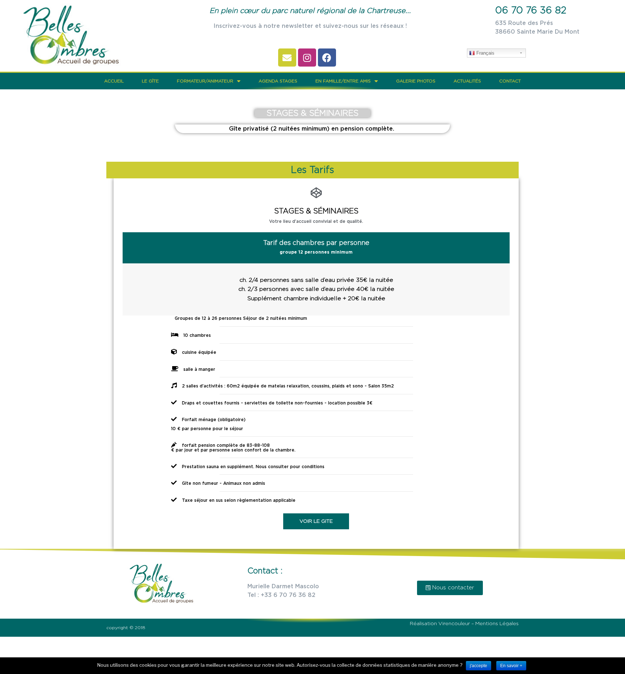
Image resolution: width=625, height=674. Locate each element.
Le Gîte (150, 81)
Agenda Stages (278, 81)
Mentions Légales (497, 623)
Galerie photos (415, 81)
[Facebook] (327, 57)
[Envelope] (287, 57)
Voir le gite (316, 521)
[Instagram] (307, 57)
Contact (510, 81)
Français (484, 53)
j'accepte (478, 665)
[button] (450, 588)
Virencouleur (454, 623)
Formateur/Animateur (205, 81)
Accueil (114, 81)
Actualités (467, 81)
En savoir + (511, 665)
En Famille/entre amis (343, 81)
